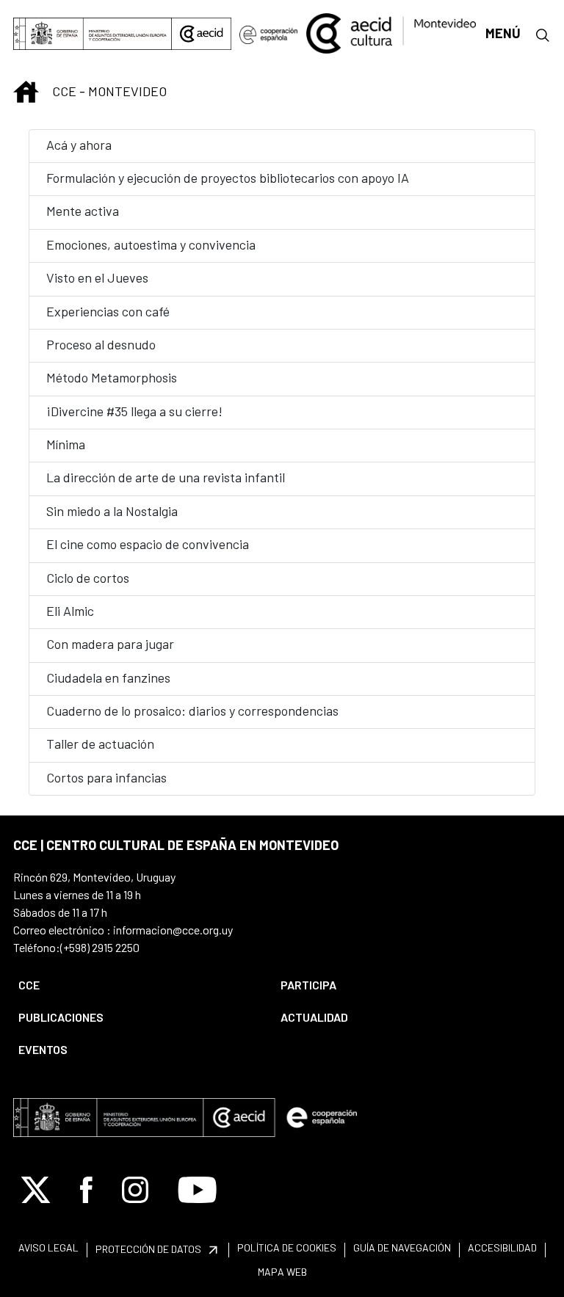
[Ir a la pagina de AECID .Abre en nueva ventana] (201, 34)
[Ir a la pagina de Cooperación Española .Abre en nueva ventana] (268, 33)
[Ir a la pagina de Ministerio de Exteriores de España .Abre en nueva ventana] (92, 34)
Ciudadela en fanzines (108, 677)
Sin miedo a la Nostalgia (112, 511)
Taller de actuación (100, 743)
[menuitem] (137, 985)
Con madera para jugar (110, 644)
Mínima (65, 444)
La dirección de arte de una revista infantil (165, 477)
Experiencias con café (108, 311)
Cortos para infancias (106, 777)
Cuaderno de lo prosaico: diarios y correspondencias (192, 710)
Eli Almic (70, 611)
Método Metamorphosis (111, 377)
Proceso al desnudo (101, 344)
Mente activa (82, 211)
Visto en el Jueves (97, 277)
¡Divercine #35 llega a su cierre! (134, 411)
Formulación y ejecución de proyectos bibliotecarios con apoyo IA (227, 178)
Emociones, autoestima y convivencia (151, 244)
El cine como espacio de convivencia (147, 544)
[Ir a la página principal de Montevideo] (391, 31)
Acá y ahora (79, 145)
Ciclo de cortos (87, 578)
